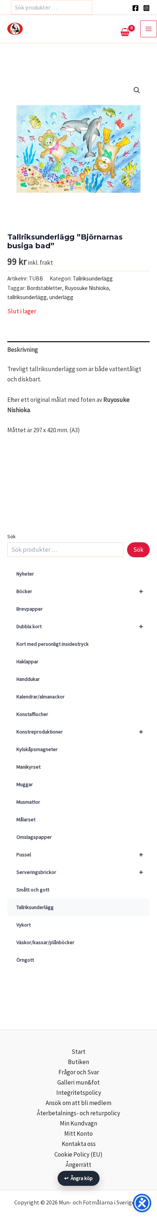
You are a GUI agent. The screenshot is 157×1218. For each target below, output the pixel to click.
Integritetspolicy (78, 1093)
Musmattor (28, 802)
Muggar (24, 784)
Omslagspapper (34, 837)
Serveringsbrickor (79, 871)
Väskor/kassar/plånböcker (45, 942)
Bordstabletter (44, 287)
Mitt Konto (78, 1134)
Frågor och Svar (78, 1072)
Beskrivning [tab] (22, 350)
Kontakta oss (79, 1144)
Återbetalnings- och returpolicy (78, 1113)
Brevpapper (29, 609)
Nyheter (25, 573)
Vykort (23, 924)
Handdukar (28, 679)
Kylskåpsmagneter (37, 749)
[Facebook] (135, 8)
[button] (136, 90)
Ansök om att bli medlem (78, 1103)
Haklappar (27, 661)
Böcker (79, 591)
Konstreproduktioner (79, 731)
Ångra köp (78, 1178)
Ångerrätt (78, 1165)
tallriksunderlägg (27, 297)
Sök (11, 536)
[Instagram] (146, 8)
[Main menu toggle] (148, 28)
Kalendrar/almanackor (40, 696)
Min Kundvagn (78, 1123)
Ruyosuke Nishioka (87, 287)
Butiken (78, 1062)
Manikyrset (28, 766)
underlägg (61, 297)
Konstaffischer (32, 714)
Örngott (25, 960)
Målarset (25, 819)
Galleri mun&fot (78, 1082)
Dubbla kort (79, 626)
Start (78, 1052)
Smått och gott (32, 889)
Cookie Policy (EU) (78, 1154)
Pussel (79, 854)
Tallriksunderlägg (35, 907)
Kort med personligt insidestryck (52, 644)
